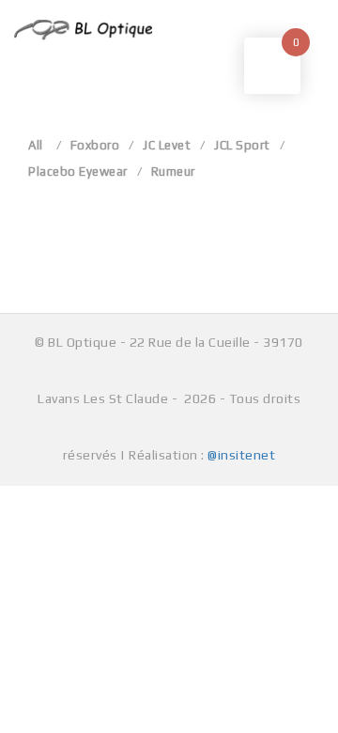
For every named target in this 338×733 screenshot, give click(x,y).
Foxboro (95, 145)
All (35, 145)
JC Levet (167, 145)
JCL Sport (242, 145)
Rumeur (173, 171)
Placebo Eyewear (78, 171)
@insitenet (241, 454)
